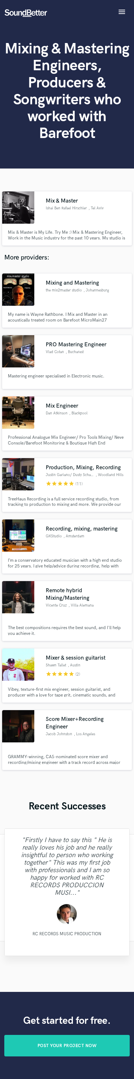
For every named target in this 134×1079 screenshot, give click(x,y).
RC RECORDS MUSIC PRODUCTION (67, 933)
